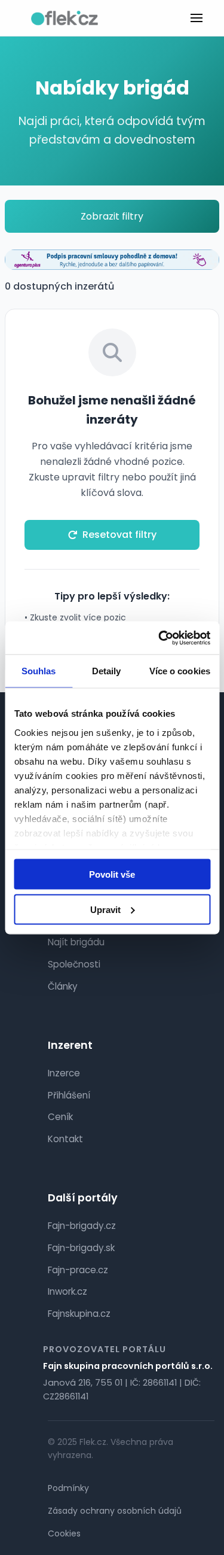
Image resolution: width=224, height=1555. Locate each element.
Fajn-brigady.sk (81, 1247)
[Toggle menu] (196, 18)
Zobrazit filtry (112, 216)
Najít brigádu (76, 942)
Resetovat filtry (119, 534)
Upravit (105, 909)
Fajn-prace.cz (78, 1270)
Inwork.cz (67, 1291)
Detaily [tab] (106, 671)
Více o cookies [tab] (179, 671)
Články (63, 986)
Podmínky (68, 1488)
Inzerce (64, 1073)
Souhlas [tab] (39, 671)
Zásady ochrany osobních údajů (115, 1511)
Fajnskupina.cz (79, 1313)
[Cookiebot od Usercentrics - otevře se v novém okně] (159, 638)
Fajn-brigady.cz (82, 1225)
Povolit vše (112, 874)
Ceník (60, 1116)
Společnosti (74, 964)
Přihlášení (69, 1095)
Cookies (64, 1533)
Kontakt (65, 1139)
